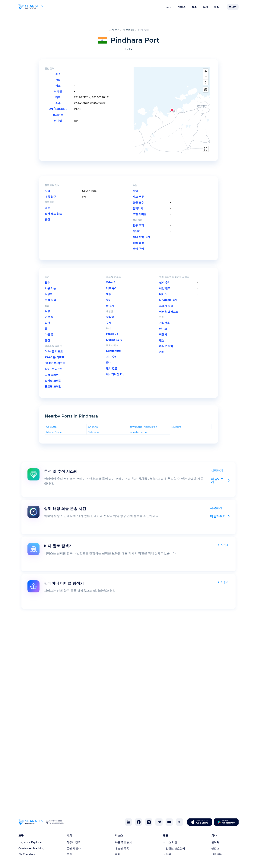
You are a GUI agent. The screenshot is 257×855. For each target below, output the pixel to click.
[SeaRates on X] (179, 822)
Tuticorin (93, 432)
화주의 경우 (74, 842)
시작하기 (217, 470)
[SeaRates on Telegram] (159, 822)
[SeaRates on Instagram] (148, 822)
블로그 (215, 848)
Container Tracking (31, 848)
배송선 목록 (122, 848)
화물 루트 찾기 (123, 842)
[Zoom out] (205, 77)
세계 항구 (114, 29)
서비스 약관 (170, 842)
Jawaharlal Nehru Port (143, 426)
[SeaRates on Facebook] (138, 822)
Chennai (93, 426)
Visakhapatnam (139, 432)
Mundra (176, 426)
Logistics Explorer (30, 842)
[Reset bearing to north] (205, 82)
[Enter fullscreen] (205, 149)
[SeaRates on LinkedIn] (128, 822)
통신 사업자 (74, 848)
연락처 (215, 842)
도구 (169, 6)
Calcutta (51, 426)
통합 (216, 6)
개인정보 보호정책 (174, 848)
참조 (194, 6)
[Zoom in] (205, 71)
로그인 (233, 6)
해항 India (128, 29)
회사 (205, 6)
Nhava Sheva (54, 432)
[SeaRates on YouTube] (169, 822)
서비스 (182, 6)
